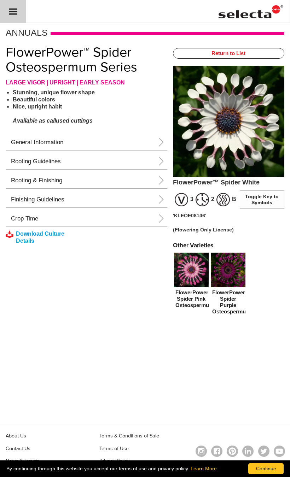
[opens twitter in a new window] (264, 451)
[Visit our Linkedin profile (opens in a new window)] (248, 451)
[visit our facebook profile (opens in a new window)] (217, 451)
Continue (266, 468)
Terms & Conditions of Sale (129, 436)
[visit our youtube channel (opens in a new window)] (279, 451)
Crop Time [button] (24, 218)
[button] (13, 11)
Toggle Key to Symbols (262, 199)
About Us (16, 436)
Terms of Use (114, 449)
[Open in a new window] (232, 451)
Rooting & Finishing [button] (36, 180)
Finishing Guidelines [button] (37, 199)
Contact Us (18, 449)
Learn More (204, 468)
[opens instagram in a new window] (201, 451)
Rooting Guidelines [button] (36, 161)
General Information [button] (37, 142)
